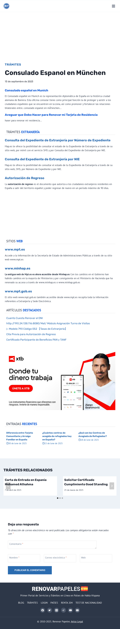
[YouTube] (70, 610)
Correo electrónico (56, 557)
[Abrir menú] (113, 6)
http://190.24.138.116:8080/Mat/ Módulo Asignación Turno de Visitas (48, 323)
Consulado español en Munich (26, 90)
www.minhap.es (17, 268)
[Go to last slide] (8, 485)
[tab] (57, 498)
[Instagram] (56, 610)
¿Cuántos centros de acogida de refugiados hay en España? (57, 436)
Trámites (13, 64)
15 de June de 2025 (53, 443)
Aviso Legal (77, 621)
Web (83, 557)
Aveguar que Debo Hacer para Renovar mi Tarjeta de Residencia (51, 115)
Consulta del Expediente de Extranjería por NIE (42, 159)
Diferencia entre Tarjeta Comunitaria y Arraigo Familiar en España (19, 436)
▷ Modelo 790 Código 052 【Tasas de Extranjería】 (36, 328)
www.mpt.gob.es (18, 291)
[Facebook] (42, 610)
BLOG (21, 602)
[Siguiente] (111, 485)
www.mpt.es (15, 249)
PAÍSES (54, 602)
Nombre (14, 557)
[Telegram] (63, 610)
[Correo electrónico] (77, 610)
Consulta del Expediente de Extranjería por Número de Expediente (57, 140)
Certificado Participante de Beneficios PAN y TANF (36, 339)
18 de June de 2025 (90, 439)
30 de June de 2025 (17, 443)
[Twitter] (49, 610)
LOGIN (44, 602)
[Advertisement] (60, 34)
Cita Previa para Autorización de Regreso (31, 334)
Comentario (16, 544)
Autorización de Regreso (24, 178)
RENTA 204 (67, 602)
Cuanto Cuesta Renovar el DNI (24, 318)
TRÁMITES (32, 602)
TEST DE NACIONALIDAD (89, 602)
